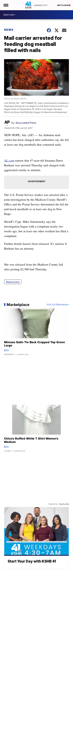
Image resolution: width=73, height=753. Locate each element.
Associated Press (26, 122)
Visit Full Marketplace (58, 304)
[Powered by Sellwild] (64, 504)
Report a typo (13, 282)
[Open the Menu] (6, 5)
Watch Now (63, 5)
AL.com (9, 160)
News (8, 29)
